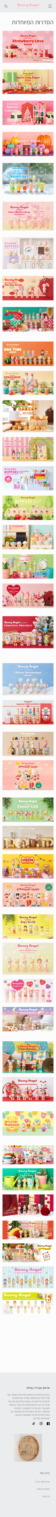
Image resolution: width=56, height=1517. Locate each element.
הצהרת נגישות (43, 1488)
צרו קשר (46, 1496)
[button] (50, 6)
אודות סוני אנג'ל (42, 1481)
